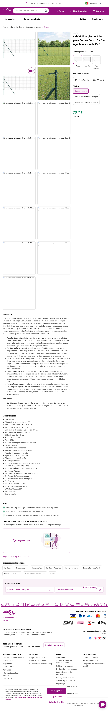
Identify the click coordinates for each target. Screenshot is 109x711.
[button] (43, 3)
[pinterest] (99, 638)
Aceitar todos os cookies (56, 691)
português (93, 3)
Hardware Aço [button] (37, 568)
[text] (77, 112)
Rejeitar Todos (57, 697)
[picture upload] (50, 540)
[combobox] (31, 10)
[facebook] (90, 638)
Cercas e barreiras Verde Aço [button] (35, 574)
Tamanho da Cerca (81, 74)
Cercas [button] (52, 574)
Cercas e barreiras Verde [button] (91, 568)
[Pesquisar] (45, 10)
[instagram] (95, 638)
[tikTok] (104, 638)
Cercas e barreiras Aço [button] (12, 574)
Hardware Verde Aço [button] (53, 568)
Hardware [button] (7, 568)
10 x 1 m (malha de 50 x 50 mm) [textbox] (89, 80)
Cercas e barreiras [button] (71, 568)
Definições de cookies (65, 677)
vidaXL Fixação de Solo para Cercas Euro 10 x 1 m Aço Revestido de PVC (89, 40)
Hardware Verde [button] (21, 568)
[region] (35, 697)
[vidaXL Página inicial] (7, 9)
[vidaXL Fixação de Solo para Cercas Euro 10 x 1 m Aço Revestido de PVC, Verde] (19, 48)
